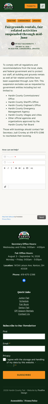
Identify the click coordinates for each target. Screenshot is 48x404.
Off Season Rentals (24, 310)
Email (6, 343)
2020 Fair (11, 21)
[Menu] (42, 6)
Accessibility (17, 400)
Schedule (24, 301)
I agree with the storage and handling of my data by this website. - (25, 362)
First (5, 331)
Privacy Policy (31, 400)
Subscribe (24, 375)
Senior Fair (24, 307)
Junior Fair (24, 298)
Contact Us (24, 314)
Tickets (31, 6)
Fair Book (24, 304)
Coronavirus (24, 21)
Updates (36, 21)
